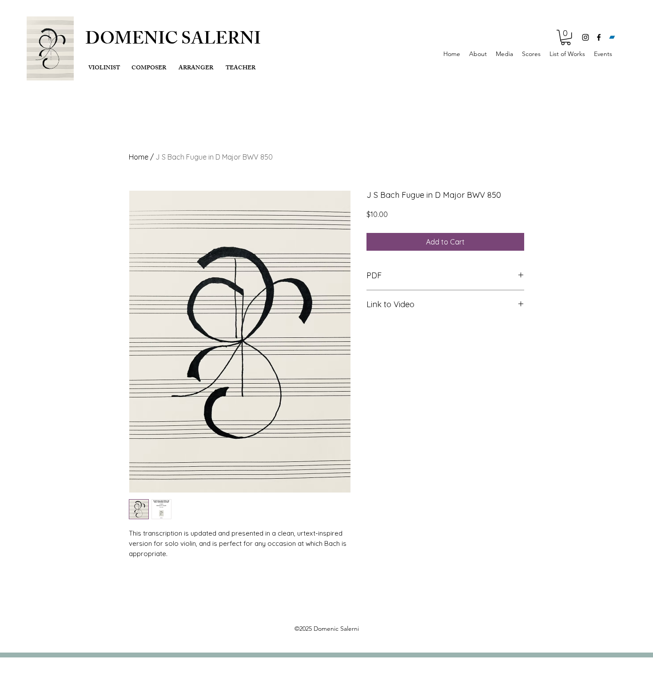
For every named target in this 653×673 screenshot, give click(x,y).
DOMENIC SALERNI (173, 41)
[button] (566, 37)
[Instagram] (585, 37)
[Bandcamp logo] (612, 37)
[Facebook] (598, 37)
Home (138, 156)
